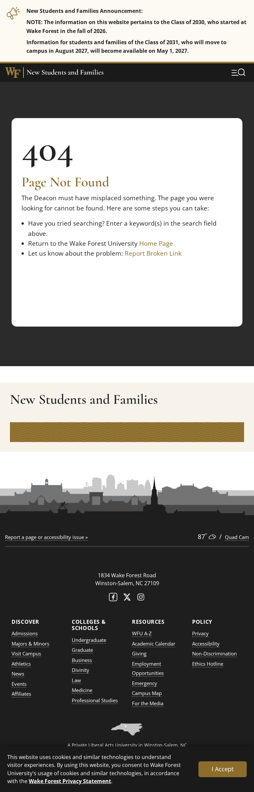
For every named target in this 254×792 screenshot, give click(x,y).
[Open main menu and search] (238, 72)
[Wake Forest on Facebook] (113, 598)
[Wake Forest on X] (127, 598)
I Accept (222, 769)
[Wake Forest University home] (13, 72)
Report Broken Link (153, 253)
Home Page (156, 243)
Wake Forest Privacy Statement (70, 781)
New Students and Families (65, 72)
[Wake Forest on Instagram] (141, 598)
